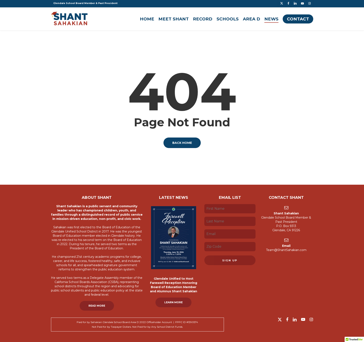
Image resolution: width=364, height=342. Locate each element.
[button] (97, 306)
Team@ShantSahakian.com (286, 250)
